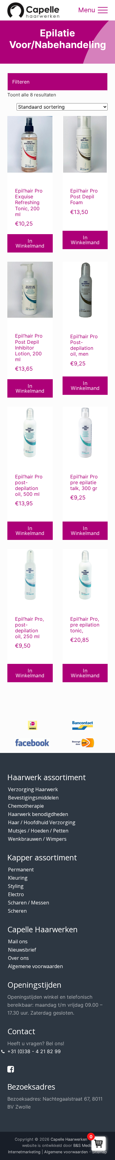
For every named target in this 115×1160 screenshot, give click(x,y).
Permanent (21, 869)
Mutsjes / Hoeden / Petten (38, 830)
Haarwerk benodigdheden (38, 814)
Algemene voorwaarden (35, 966)
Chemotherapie (26, 806)
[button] (103, 10)
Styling (16, 886)
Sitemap (99, 1152)
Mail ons (18, 941)
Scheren (17, 910)
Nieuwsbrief (22, 949)
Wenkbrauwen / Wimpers (37, 839)
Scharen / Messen (28, 902)
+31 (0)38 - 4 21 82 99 (34, 1051)
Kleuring (18, 877)
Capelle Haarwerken (69, 1139)
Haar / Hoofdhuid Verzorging (41, 822)
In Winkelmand (30, 243)
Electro (16, 894)
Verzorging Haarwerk (33, 789)
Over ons (18, 958)
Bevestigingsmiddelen (33, 797)
